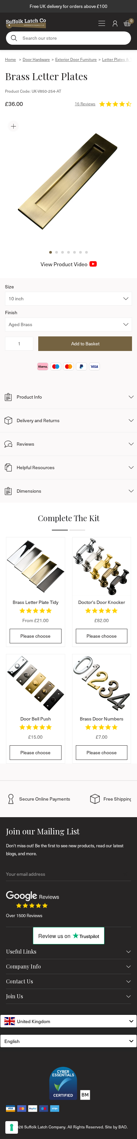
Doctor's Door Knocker (101, 602)
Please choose (35, 636)
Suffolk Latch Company (45, 1126)
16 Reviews (85, 104)
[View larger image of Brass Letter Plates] (68, 181)
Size (9, 286)
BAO (122, 1126)
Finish (11, 312)
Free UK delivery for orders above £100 (68, 6)
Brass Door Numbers (101, 719)
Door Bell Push (35, 719)
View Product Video (64, 264)
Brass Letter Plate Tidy (36, 602)
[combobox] (68, 1021)
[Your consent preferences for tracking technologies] (11, 1127)
